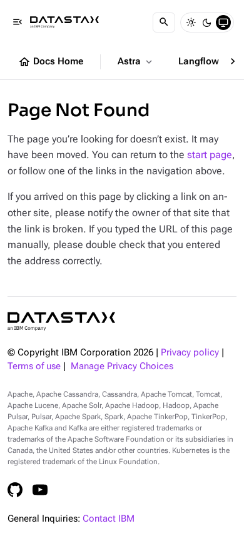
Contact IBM (109, 519)
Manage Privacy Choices (122, 366)
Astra (136, 61)
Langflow (205, 61)
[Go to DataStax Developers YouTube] (40, 489)
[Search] (164, 22)
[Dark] (207, 22)
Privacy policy (190, 352)
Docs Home (50, 62)
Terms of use (34, 366)
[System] (223, 22)
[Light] (190, 22)
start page (209, 155)
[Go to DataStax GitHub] (15, 489)
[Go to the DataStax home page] (61, 321)
